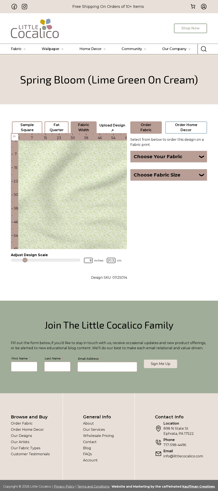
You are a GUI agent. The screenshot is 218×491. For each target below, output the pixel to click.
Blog (87, 448)
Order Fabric (146, 127)
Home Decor (90, 49)
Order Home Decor (186, 127)
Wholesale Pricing (98, 436)
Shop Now (190, 28)
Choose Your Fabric (169, 156)
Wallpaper (50, 49)
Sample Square (27, 127)
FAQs (87, 454)
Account (90, 460)
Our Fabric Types (25, 448)
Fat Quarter (57, 127)
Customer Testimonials (30, 454)
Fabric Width (83, 127)
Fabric (16, 49)
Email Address (88, 358)
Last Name (53, 358)
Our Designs (21, 436)
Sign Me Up (160, 364)
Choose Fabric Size (169, 175)
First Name (19, 358)
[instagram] (24, 6)
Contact (90, 442)
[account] (202, 6)
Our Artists (20, 442)
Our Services (94, 430)
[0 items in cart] (193, 6)
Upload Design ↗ (112, 127)
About (88, 423)
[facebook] (14, 6)
